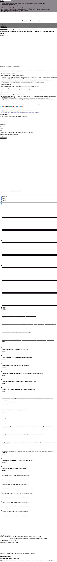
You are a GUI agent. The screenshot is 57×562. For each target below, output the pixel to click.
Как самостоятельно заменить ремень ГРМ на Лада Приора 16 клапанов (21, 292)
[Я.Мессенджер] (0, 106)
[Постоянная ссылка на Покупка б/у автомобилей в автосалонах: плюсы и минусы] (4, 466)
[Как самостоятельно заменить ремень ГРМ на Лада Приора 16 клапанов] (2, 521)
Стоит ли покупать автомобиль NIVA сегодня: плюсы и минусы (19, 230)
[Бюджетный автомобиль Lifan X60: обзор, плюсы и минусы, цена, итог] (2, 159)
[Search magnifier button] (1, 192)
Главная (1, 29)
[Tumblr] (16, 106)
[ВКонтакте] (2, 106)
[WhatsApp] (10, 106)
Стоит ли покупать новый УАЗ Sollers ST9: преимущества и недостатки (21, 217)
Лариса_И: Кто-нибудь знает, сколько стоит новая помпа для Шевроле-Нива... (15, 511)
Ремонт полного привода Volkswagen (8, 4)
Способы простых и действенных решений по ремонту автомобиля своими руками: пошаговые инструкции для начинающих (23, 6)
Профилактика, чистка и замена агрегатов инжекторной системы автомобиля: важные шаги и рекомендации (20, 112)
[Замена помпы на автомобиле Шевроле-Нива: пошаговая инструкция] (2, 533)
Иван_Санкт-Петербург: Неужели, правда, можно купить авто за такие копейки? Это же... (17, 493)
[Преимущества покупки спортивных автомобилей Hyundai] (2, 176)
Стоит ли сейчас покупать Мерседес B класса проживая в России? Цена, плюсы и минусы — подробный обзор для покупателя (23, 3)
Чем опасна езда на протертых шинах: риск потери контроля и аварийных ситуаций (19, 381)
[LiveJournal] (17, 106)
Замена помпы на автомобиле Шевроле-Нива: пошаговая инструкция (20, 267)
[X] (7, 106)
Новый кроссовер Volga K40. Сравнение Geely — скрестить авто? (15, 410)
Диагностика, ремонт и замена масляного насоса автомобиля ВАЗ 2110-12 (21, 280)
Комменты (4, 309)
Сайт (1, 130)
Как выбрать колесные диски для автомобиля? (10, 111)
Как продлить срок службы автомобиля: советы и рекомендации (15, 349)
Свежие (3, 308)
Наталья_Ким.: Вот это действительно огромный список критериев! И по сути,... (16, 475)
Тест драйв (4, 26)
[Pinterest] (13, 106)
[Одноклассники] (3, 106)
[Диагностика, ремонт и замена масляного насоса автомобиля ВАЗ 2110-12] (2, 525)
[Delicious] (21, 106)
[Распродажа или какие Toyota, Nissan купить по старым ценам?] (2, 172)
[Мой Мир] (11, 106)
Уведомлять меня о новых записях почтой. (8, 136)
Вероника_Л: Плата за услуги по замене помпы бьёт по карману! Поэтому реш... (16, 502)
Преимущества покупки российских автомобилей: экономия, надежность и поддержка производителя (29, 242)
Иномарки (4, 25)
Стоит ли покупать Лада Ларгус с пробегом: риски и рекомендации (20, 305)
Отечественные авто (5, 24)
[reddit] (22, 106)
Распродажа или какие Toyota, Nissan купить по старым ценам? (15, 418)
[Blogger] (19, 106)
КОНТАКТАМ (15, 542)
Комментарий (2, 124)
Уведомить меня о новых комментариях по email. (9, 134)
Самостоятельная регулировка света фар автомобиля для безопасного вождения (18, 389)
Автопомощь (4, 27)
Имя (0, 126)
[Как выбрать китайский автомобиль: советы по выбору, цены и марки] (2, 151)
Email (1, 128)
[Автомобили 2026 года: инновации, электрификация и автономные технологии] (2, 168)
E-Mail (40, 536)
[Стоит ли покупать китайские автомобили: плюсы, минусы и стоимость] (2, 143)
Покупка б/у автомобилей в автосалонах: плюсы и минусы (12, 11)
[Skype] (14, 106)
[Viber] (8, 106)
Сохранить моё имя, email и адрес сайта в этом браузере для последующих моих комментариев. (17, 132)
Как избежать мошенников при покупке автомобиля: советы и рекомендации (15, 10)
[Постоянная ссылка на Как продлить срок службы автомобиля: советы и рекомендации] (4, 347)
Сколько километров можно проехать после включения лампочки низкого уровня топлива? (17, 110)
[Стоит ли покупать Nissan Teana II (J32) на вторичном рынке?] (2, 147)
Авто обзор (4, 23)
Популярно (4, 307)
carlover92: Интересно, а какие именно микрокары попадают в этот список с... (15, 484)
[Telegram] (5, 106)
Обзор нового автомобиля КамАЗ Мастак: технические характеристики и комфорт (24, 255)
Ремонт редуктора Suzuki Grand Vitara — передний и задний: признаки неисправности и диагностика (19, 7)
